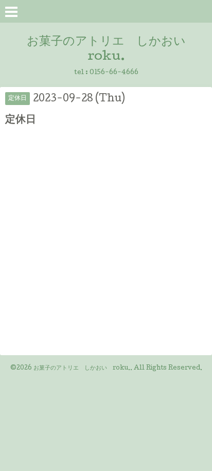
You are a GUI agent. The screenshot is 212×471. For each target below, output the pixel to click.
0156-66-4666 (114, 72)
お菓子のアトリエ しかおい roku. (81, 368)
